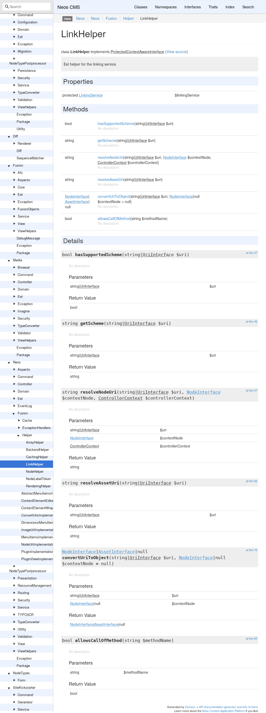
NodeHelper (34, 471)
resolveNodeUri (110, 157)
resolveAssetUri (110, 179)
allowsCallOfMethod (114, 218)
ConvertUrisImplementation (41, 515)
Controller (25, 281)
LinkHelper (34, 464)
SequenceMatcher (30, 157)
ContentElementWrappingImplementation (52, 507)
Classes (140, 6)
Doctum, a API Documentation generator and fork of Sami (221, 707)
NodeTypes (21, 672)
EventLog (25, 405)
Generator (25, 701)
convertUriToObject (113, 196)
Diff (15, 136)
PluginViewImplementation (41, 558)
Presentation (27, 578)
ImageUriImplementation (39, 529)
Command (25, 14)
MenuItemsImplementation (41, 536)
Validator (24, 332)
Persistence (27, 70)
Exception (25, 43)
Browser (24, 267)
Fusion (18, 165)
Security (24, 77)
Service (23, 85)
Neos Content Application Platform (223, 711)
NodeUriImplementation (38, 544)
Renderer (24, 143)
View (21, 223)
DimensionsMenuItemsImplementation (50, 522)
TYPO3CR (26, 614)
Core (21, 187)
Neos (17, 361)
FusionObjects (28, 208)
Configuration (27, 22)
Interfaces (192, 6)
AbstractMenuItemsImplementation (47, 493)
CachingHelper (37, 456)
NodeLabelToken (38, 478)
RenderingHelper (38, 485)
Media (17, 259)
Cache (27, 420)
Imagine (24, 310)
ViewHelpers (27, 106)
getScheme (107, 140)
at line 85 (251, 638)
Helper (27, 434)
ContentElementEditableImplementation (51, 500)
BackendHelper (37, 449)
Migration (24, 51)
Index (230, 6)
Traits (213, 6)
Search (248, 6)
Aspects (24, 179)
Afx (20, 172)
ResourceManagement (34, 585)
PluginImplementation (37, 551)
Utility (21, 128)
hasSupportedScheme (116, 123)
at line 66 (251, 481)
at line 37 (251, 253)
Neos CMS (68, 6)
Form (21, 680)
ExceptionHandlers (36, 427)
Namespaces (166, 6)
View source (177, 51)
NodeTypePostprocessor (27, 63)
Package (23, 121)
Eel (20, 36)
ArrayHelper (35, 442)
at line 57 (251, 390)
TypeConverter (28, 92)
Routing (23, 592)
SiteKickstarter (24, 687)
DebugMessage (28, 238)
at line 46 (251, 321)
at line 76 (251, 550)
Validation (25, 99)
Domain (23, 29)
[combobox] (26, 6)
